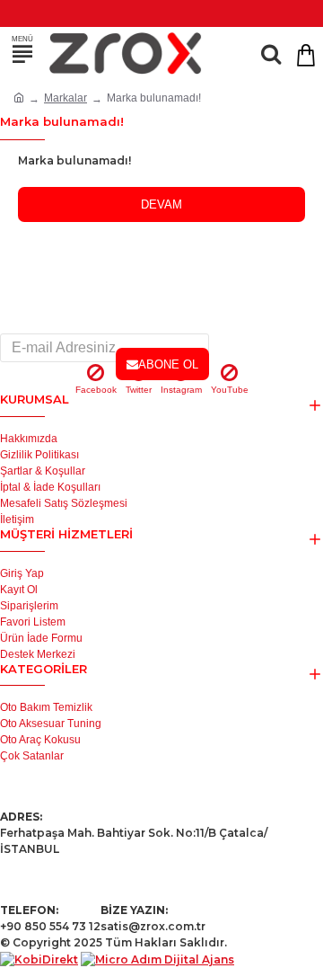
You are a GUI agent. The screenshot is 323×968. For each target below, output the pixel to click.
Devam (161, 204)
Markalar (65, 98)
